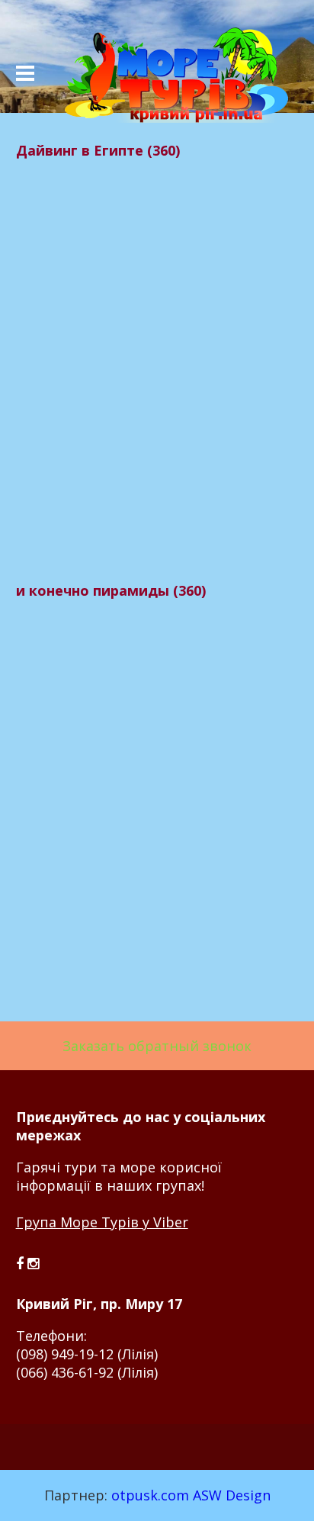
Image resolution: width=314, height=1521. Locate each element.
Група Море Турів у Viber (102, 1222)
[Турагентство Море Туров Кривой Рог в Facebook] (21, 1263)
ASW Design (232, 1495)
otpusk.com (150, 1495)
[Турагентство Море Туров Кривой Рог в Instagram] (33, 1263)
